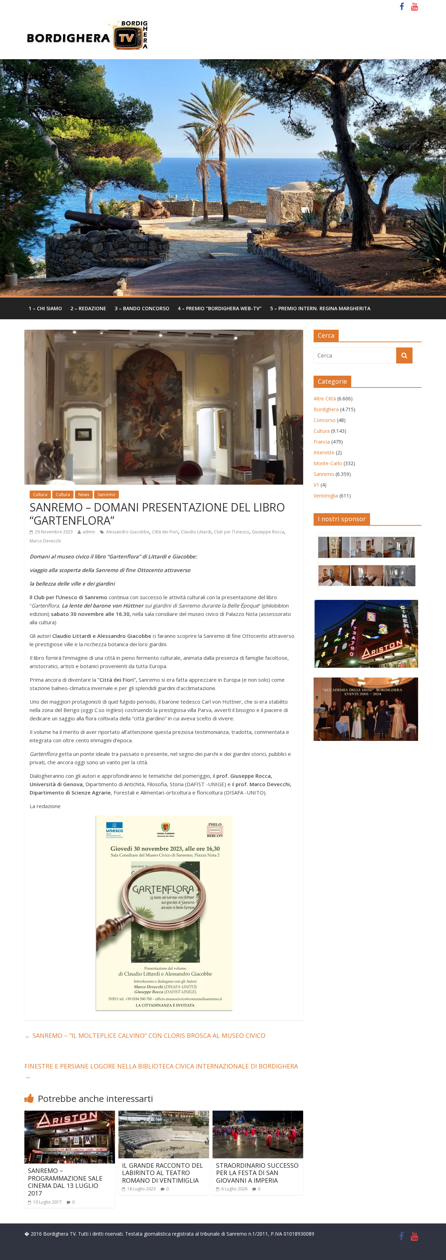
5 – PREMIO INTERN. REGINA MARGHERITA (320, 308)
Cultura (40, 495)
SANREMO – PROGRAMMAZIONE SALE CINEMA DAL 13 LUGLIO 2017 (65, 1181)
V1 (316, 485)
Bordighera (326, 409)
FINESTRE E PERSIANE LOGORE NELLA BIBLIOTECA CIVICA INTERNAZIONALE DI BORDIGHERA (161, 1071)
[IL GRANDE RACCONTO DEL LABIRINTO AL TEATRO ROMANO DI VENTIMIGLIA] (163, 1115)
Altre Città (325, 398)
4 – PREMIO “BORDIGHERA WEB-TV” (220, 308)
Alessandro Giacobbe (127, 532)
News (83, 495)
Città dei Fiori (165, 532)
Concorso (325, 420)
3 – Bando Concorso (142, 308)
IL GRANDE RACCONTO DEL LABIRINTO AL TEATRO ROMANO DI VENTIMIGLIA (162, 1172)
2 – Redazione (88, 308)
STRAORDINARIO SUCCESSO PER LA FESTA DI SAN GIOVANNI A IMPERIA (257, 1172)
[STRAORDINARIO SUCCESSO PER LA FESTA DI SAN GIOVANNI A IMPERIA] (258, 1115)
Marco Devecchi (45, 541)
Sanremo (106, 495)
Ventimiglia (326, 495)
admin (89, 532)
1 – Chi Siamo (45, 308)
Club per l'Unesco (231, 532)
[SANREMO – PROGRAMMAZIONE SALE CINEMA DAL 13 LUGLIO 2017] (69, 1115)
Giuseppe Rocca (268, 532)
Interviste (324, 452)
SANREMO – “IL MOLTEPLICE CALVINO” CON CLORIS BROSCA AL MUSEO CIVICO (145, 1035)
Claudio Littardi (196, 532)
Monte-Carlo (328, 463)
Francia (322, 441)
